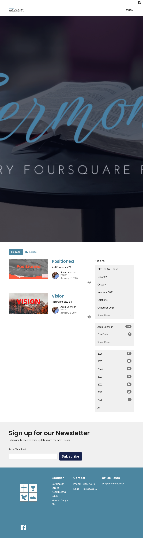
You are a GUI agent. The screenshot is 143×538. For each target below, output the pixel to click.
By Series (30, 252)
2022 (113, 384)
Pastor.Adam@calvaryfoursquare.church (90, 488)
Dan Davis (113, 334)
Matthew (102, 276)
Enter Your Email (17, 449)
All (98, 407)
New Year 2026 (105, 292)
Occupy (101, 284)
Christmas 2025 (105, 307)
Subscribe (71, 456)
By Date (15, 252)
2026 (113, 353)
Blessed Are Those (107, 269)
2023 (113, 376)
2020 (113, 400)
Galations (102, 300)
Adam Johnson (113, 326)
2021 (113, 392)
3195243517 (89, 483)
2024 (113, 369)
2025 (113, 361)
